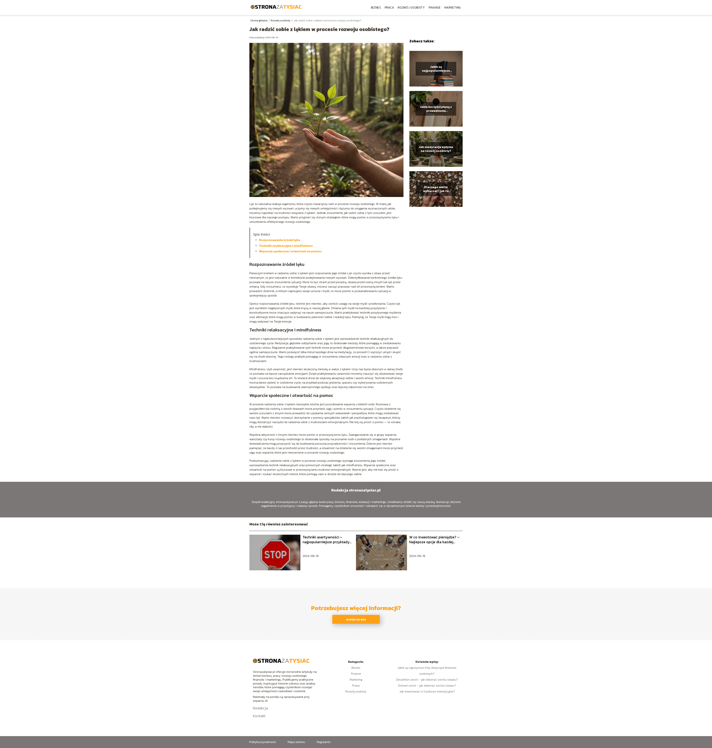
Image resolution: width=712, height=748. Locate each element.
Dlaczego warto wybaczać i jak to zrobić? (436, 189)
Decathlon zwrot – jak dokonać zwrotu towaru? (427, 679)
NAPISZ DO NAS (356, 619)
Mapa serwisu (296, 742)
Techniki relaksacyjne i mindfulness (286, 245)
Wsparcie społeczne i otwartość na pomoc (290, 251)
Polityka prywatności (262, 742)
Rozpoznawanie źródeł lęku (279, 240)
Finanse (435, 7)
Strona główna (259, 20)
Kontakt (259, 715)
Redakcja (260, 708)
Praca (389, 7)
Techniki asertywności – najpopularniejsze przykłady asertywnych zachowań (326, 539)
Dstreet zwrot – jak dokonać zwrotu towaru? (427, 685)
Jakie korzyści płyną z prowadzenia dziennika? (436, 109)
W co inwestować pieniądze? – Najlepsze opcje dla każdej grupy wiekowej (434, 539)
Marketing (452, 7)
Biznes (376, 7)
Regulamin (324, 742)
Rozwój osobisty (411, 7)
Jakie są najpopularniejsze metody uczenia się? (436, 69)
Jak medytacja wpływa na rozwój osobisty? (436, 149)
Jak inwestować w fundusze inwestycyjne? (427, 691)
